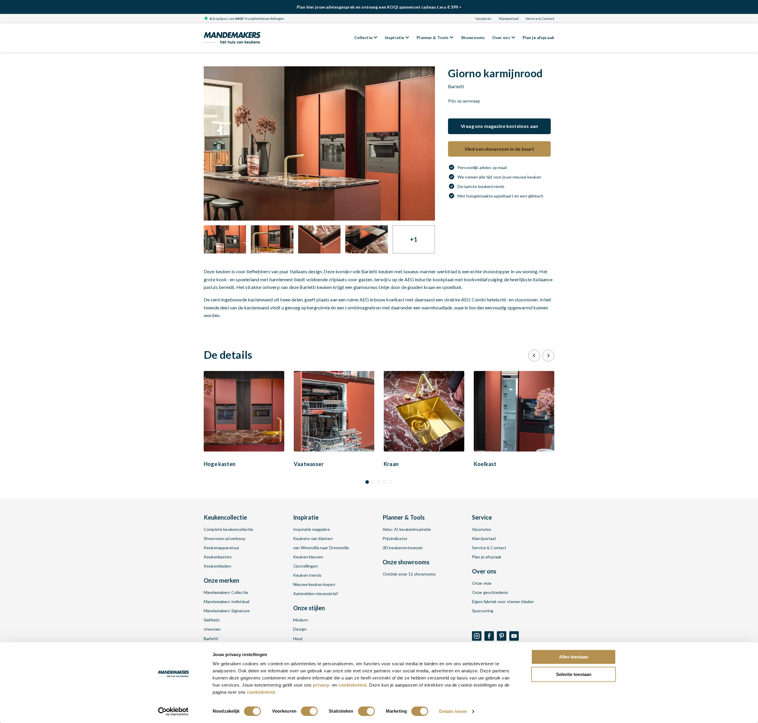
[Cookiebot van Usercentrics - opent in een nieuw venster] (173, 711)
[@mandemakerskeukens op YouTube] (514, 636)
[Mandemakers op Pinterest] (501, 636)
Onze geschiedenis (490, 592)
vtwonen (212, 629)
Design (299, 629)
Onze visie (482, 583)
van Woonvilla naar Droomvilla (321, 547)
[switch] (309, 711)
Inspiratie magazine (311, 529)
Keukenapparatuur (221, 547)
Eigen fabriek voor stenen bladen (503, 601)
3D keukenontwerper (403, 547)
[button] (367, 482)
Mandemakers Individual (226, 601)
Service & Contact (540, 18)
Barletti (211, 638)
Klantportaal (508, 18)
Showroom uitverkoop (224, 538)
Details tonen (453, 711)
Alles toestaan (573, 656)
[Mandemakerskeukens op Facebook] (489, 636)
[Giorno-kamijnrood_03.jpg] (225, 239)
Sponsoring (482, 610)
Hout (298, 638)
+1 (413, 239)
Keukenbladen (217, 565)
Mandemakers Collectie (226, 592)
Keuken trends (307, 575)
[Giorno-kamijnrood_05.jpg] (319, 239)
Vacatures (483, 18)
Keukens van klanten (313, 538)
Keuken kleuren (308, 556)
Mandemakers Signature (227, 610)
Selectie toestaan (573, 674)
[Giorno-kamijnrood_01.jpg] (366, 239)
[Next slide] (548, 356)
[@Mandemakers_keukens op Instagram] (476, 636)
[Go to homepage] (232, 38)
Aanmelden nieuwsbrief (315, 593)
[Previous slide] (534, 356)
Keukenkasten (218, 556)
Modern (300, 619)
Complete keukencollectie (228, 529)
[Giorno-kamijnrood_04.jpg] (272, 239)
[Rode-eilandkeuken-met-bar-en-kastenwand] (319, 143)
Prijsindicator (395, 538)
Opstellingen (305, 565)
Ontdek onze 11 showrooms (409, 573)
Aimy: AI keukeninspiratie (407, 529)
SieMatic (212, 619)
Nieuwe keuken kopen (314, 584)
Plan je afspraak (486, 556)
